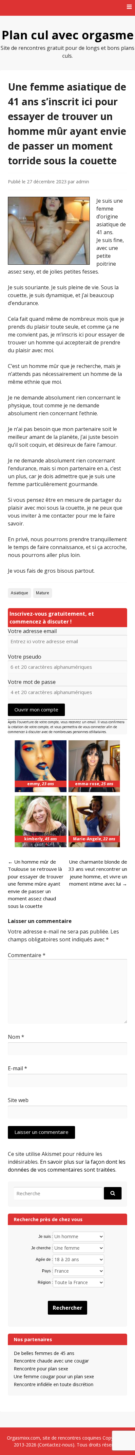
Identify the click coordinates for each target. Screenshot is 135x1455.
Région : (45, 1282)
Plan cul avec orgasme (68, 35)
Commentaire (27, 955)
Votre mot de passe (32, 682)
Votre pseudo (24, 656)
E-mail (17, 1068)
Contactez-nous (56, 1445)
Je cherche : (42, 1248)
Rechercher (67, 1307)
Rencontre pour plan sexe (41, 1368)
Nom (16, 1036)
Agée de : (44, 1259)
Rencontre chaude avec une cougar (51, 1361)
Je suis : (45, 1236)
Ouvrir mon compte (36, 709)
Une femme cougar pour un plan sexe (54, 1376)
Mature (42, 593)
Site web (18, 1100)
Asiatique (19, 593)
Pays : (47, 1271)
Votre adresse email (32, 631)
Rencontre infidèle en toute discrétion (53, 1384)
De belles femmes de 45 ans (44, 1353)
